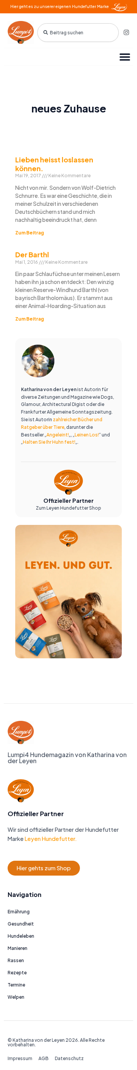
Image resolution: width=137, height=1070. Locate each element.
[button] (124, 56)
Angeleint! (57, 435)
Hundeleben (21, 936)
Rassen (16, 960)
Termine (16, 985)
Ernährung (19, 911)
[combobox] (78, 32)
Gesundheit (21, 924)
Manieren (17, 948)
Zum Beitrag (29, 233)
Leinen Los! (87, 435)
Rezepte (17, 972)
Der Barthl (32, 254)
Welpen (16, 997)
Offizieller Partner (68, 500)
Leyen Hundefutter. (50, 838)
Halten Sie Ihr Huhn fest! (49, 442)
